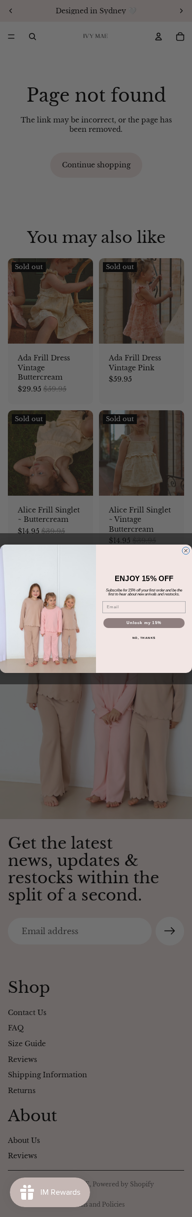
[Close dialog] (186, 550)
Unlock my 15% (144, 623)
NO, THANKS (144, 637)
